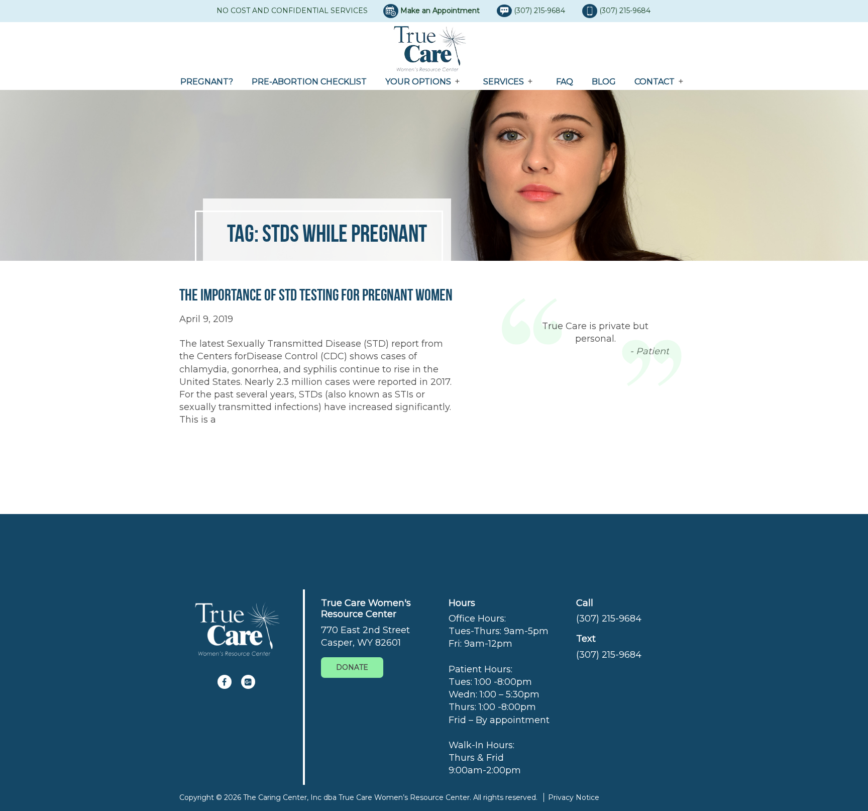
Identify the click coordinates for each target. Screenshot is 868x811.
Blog (604, 81)
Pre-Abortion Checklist (309, 81)
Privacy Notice (573, 797)
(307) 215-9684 (540, 10)
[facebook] (225, 682)
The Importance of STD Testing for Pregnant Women (316, 294)
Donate (352, 667)
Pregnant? (206, 81)
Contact (654, 81)
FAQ (564, 81)
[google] (248, 682)
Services (503, 81)
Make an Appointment (440, 10)
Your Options (418, 81)
